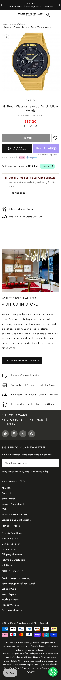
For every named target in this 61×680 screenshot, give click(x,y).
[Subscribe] (55, 463)
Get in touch (19, 193)
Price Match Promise (12, 610)
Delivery (9, 424)
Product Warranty (10, 604)
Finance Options (10, 538)
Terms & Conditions (12, 533)
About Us (6, 488)
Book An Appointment (13, 504)
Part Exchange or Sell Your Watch (18, 583)
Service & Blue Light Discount (16, 519)
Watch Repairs (9, 594)
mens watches (17, 24)
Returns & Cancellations (13, 559)
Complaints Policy (11, 543)
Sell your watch (15, 415)
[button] (5, 15)
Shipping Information (12, 554)
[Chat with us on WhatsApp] (53, 672)
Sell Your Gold (9, 588)
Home (5, 24)
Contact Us (7, 493)
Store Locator (8, 498)
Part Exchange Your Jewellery (16, 578)
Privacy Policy (9, 549)
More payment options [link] (46, 154)
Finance (36, 420)
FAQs (4, 509)
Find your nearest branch (21, 360)
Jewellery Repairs (10, 599)
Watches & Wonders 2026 (15, 514)
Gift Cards (7, 565)
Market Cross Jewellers (20, 623)
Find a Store (12, 420)
